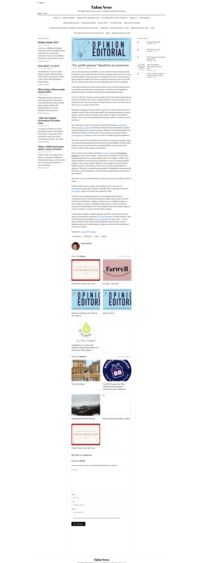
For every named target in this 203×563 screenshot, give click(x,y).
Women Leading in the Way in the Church (84, 314)
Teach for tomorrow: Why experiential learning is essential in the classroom (114, 386)
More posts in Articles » (125, 256)
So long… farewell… (111, 283)
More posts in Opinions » (124, 356)
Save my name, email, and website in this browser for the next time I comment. (97, 518)
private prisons (109, 153)
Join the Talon (103, 23)
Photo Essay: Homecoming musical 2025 (51, 90)
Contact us (133, 18)
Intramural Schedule (88, 23)
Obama (97, 236)
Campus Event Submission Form (88, 18)
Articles (83, 232)
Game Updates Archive (71, 23)
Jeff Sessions (88, 236)
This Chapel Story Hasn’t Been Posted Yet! (88, 33)
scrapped (121, 125)
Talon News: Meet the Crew (83, 283)
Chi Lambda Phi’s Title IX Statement (115, 18)
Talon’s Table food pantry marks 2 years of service (51, 147)
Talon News (101, 7)
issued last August (83, 127)
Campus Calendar (68, 18)
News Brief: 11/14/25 (48, 66)
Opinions (93, 232)
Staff (152, 28)
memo (111, 160)
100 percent (80, 105)
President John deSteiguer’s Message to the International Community (73, 28)
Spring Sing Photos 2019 (139, 28)
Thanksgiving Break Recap (83, 418)
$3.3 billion (75, 191)
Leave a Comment (44, 61)
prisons (104, 236)
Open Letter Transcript (132, 23)
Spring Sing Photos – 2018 (119, 28)
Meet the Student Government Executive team (49, 120)
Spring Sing (104, 28)
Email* (73, 501)
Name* (73, 494)
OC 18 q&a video (116, 23)
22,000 (100, 216)
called (79, 115)
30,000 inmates (77, 135)
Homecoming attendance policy (116, 418)
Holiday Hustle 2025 (48, 42)
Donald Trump (77, 236)
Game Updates (144, 18)
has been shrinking (102, 219)
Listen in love (109, 313)
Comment (74, 469)
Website (73, 509)
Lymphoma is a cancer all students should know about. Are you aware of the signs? (85, 347)
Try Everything (78, 384)
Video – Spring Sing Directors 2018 (118, 33)
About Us (57, 18)
